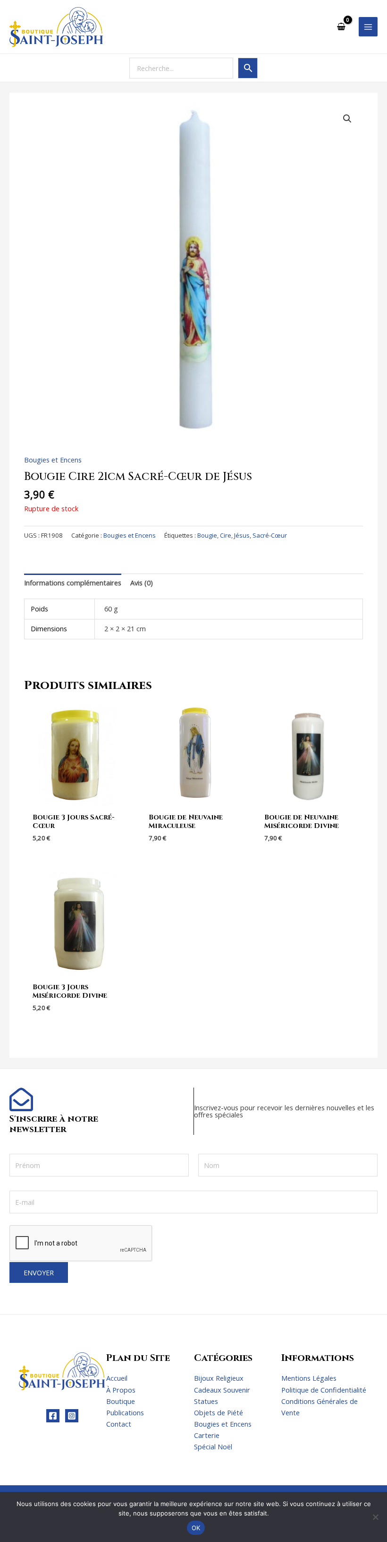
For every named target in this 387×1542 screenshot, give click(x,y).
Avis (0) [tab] (141, 582)
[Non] (375, 1517)
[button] (347, 118)
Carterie (206, 1435)
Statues (206, 1401)
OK (196, 1528)
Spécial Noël (213, 1446)
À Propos (120, 1389)
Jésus (242, 535)
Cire (225, 535)
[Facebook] (52, 1415)
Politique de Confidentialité (323, 1389)
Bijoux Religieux (219, 1378)
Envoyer (39, 1272)
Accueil (116, 1378)
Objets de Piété (218, 1412)
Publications (125, 1412)
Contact (118, 1424)
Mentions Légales (309, 1378)
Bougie (207, 535)
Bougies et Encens (53, 459)
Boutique (120, 1401)
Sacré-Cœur (269, 535)
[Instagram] (71, 1415)
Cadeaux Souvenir (222, 1389)
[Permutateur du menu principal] (368, 26)
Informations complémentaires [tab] (72, 582)
